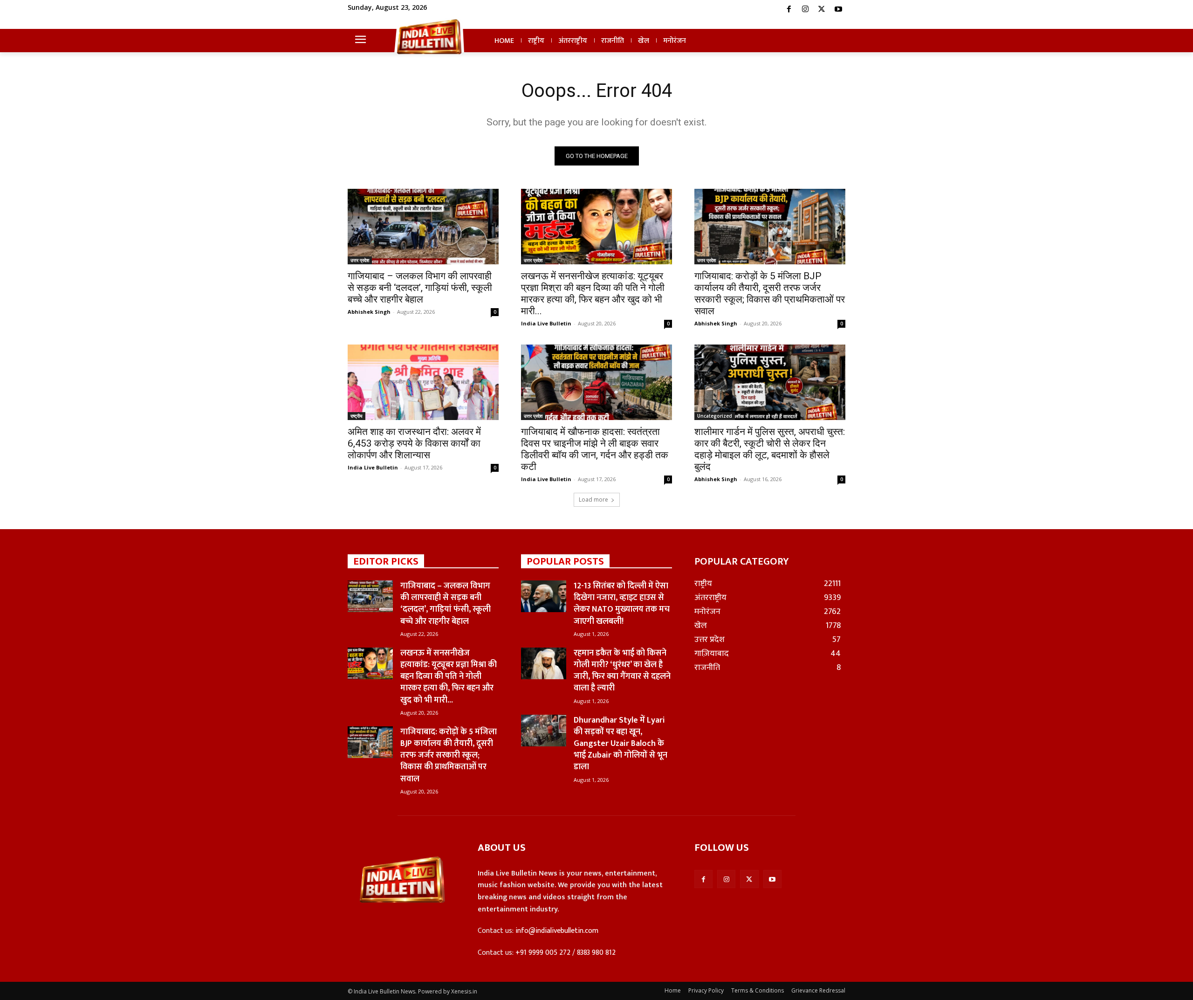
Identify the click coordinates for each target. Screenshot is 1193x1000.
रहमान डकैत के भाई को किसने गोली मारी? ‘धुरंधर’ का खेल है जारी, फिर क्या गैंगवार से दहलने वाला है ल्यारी (622, 671)
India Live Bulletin (546, 323)
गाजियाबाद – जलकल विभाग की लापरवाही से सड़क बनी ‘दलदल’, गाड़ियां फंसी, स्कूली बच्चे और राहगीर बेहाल (420, 287)
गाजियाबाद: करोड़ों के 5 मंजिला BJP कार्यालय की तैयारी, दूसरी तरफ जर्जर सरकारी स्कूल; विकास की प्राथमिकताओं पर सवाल (769, 293)
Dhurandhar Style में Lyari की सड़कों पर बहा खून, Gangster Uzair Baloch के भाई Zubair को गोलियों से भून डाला (620, 743)
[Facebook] (788, 9)
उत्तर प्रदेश (359, 260)
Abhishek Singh (369, 311)
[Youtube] (838, 9)
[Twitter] (822, 9)
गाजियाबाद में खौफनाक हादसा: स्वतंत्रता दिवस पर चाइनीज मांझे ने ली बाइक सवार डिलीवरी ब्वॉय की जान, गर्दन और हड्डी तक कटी (594, 449)
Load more (593, 499)
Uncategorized (714, 416)
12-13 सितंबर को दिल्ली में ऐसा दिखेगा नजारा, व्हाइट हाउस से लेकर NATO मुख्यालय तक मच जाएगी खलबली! (622, 603)
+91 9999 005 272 (542, 952)
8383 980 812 (596, 952)
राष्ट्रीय (356, 416)
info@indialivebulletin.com (556, 930)
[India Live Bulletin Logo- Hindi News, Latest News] (429, 36)
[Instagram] (805, 9)
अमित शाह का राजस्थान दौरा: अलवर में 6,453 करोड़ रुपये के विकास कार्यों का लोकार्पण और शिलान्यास (414, 443)
